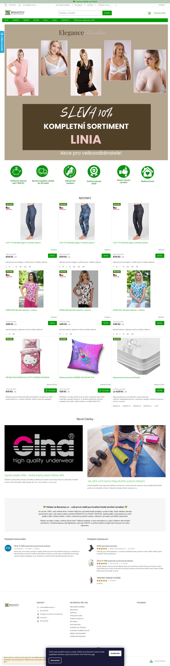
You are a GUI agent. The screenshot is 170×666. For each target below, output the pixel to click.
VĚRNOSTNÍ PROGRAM (77, 633)
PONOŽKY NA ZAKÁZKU (78, 627)
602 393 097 (44, 611)
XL (16, 267)
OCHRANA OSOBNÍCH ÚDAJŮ (79, 630)
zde (93, 654)
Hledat (107, 13)
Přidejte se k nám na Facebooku (51, 614)
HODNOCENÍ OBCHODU (78, 636)
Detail (52, 256)
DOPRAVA (90, 5)
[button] (17, 92)
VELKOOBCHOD (75, 624)
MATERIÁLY (73, 621)
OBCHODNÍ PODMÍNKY (63, 5)
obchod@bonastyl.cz (47, 607)
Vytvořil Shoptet (160, 661)
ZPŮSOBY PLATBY (103, 5)
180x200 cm (147, 406)
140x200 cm (127, 406)
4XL (30, 267)
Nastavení (55, 660)
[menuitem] (6, 20)
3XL (25, 267)
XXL (20, 267)
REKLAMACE (78, 5)
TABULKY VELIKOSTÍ (77, 619)
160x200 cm (137, 406)
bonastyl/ (43, 617)
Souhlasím (115, 653)
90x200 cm (116, 406)
